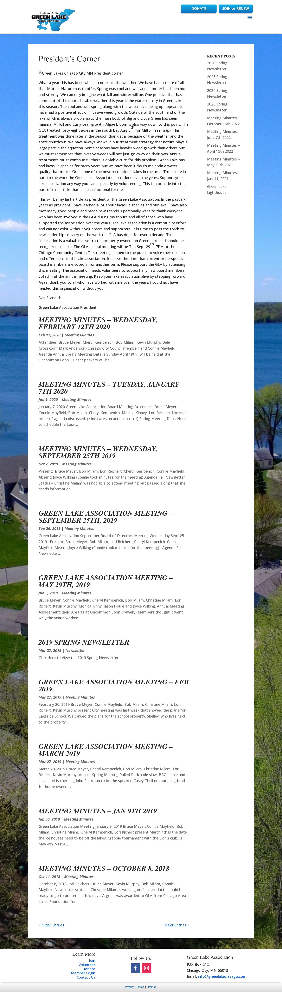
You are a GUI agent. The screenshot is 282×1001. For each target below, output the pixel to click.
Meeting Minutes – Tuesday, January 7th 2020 (109, 387)
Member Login (83, 973)
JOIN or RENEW (235, 8)
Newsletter (75, 650)
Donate (88, 968)
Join (92, 960)
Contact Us (86, 977)
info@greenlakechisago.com (222, 976)
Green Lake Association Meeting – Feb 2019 (114, 685)
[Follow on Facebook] (135, 968)
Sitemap (151, 987)
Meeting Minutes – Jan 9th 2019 (98, 811)
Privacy (129, 987)
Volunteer (87, 964)
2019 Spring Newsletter (84, 642)
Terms (140, 987)
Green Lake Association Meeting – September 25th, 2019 (106, 516)
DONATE (198, 8)
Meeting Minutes (79, 334)
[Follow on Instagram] (146, 968)
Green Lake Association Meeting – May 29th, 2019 (106, 581)
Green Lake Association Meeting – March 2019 (106, 749)
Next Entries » (177, 925)
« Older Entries (51, 925)
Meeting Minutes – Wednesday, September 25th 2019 (98, 452)
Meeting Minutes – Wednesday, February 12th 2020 (98, 323)
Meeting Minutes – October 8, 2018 (104, 868)
